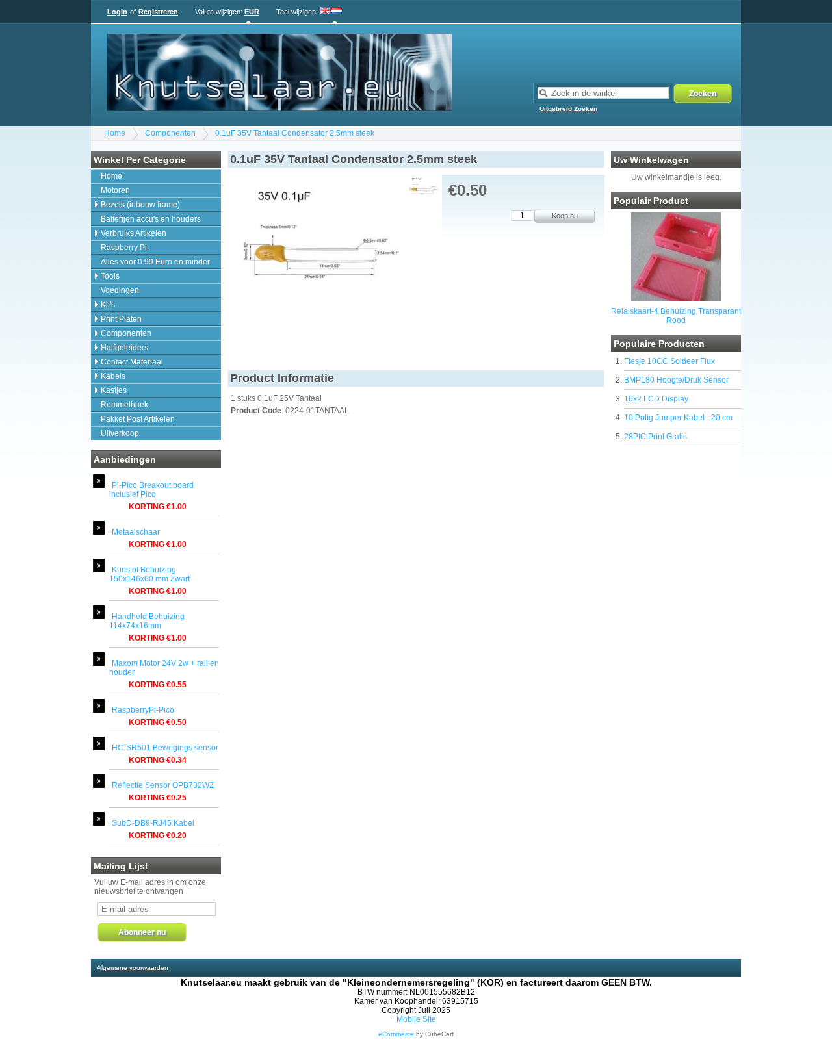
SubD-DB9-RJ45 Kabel (153, 823)
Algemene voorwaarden (132, 967)
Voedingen (120, 290)
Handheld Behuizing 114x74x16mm (147, 621)
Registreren (158, 12)
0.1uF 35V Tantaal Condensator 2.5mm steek (294, 133)
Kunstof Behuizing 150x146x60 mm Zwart (149, 574)
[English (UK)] (325, 11)
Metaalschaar (136, 532)
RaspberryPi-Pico (143, 710)
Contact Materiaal (132, 361)
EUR (251, 12)
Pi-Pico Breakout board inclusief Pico (151, 490)
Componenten (170, 133)
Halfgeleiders (124, 347)
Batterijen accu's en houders (151, 218)
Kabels (113, 376)
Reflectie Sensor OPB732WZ (163, 785)
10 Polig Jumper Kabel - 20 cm (678, 417)
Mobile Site (416, 1019)
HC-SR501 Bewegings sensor (165, 747)
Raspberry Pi (124, 247)
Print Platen (121, 319)
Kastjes (114, 390)
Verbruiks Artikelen (133, 233)
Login (117, 12)
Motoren (115, 190)
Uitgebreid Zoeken (568, 108)
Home (114, 133)
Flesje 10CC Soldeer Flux (669, 361)
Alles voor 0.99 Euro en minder (155, 261)
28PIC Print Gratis (655, 436)
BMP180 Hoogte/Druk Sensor (676, 380)
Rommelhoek (124, 404)
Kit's (108, 304)
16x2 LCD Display (656, 398)
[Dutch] (337, 11)
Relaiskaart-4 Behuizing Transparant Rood (676, 316)
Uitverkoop (120, 433)
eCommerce (396, 1034)
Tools (110, 276)
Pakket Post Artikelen (138, 419)
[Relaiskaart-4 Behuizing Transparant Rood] (676, 298)
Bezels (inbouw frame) (140, 204)
